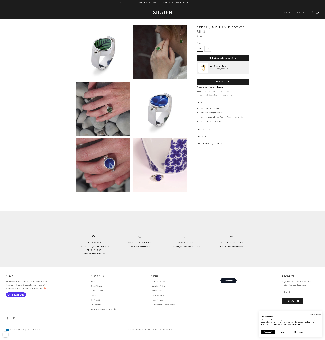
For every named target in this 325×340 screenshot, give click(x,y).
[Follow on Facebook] (7, 318)
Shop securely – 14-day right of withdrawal (213, 91)
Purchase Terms (98, 290)
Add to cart (222, 82)
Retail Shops (96, 286)
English (300, 12)
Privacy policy (315, 314)
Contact (94, 295)
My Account (96, 304)
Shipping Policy (158, 286)
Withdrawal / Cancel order (163, 304)
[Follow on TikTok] (20, 318)
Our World (95, 300)
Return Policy (157, 290)
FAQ (93, 281)
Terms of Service (158, 281)
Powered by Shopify (162, 330)
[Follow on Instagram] (14, 318)
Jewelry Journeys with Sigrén (103, 309)
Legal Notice (157, 300)
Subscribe (293, 301)
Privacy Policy (157, 295)
